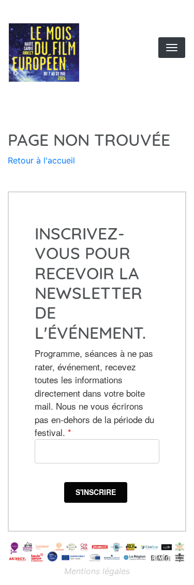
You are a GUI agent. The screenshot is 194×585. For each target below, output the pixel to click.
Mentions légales (97, 571)
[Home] (59, 52)
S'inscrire (96, 492)
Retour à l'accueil (41, 160)
